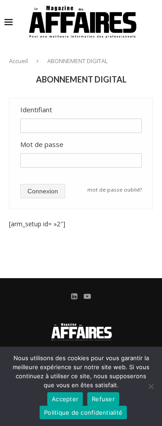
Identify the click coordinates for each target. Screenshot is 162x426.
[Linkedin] (74, 296)
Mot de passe (41, 144)
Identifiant (36, 109)
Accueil (18, 61)
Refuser (103, 399)
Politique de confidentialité (83, 412)
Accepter (65, 399)
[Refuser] (150, 386)
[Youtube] (87, 296)
